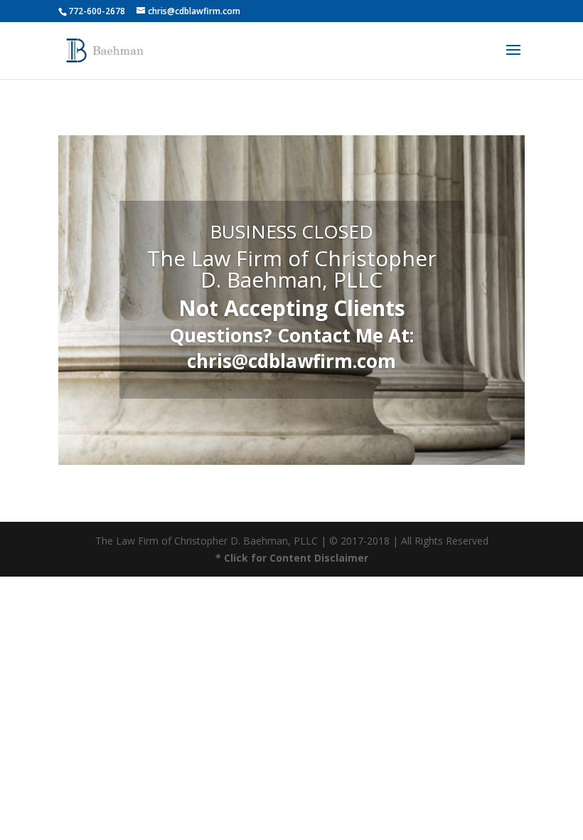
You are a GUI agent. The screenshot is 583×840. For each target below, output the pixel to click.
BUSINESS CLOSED (291, 231)
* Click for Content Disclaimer (291, 558)
